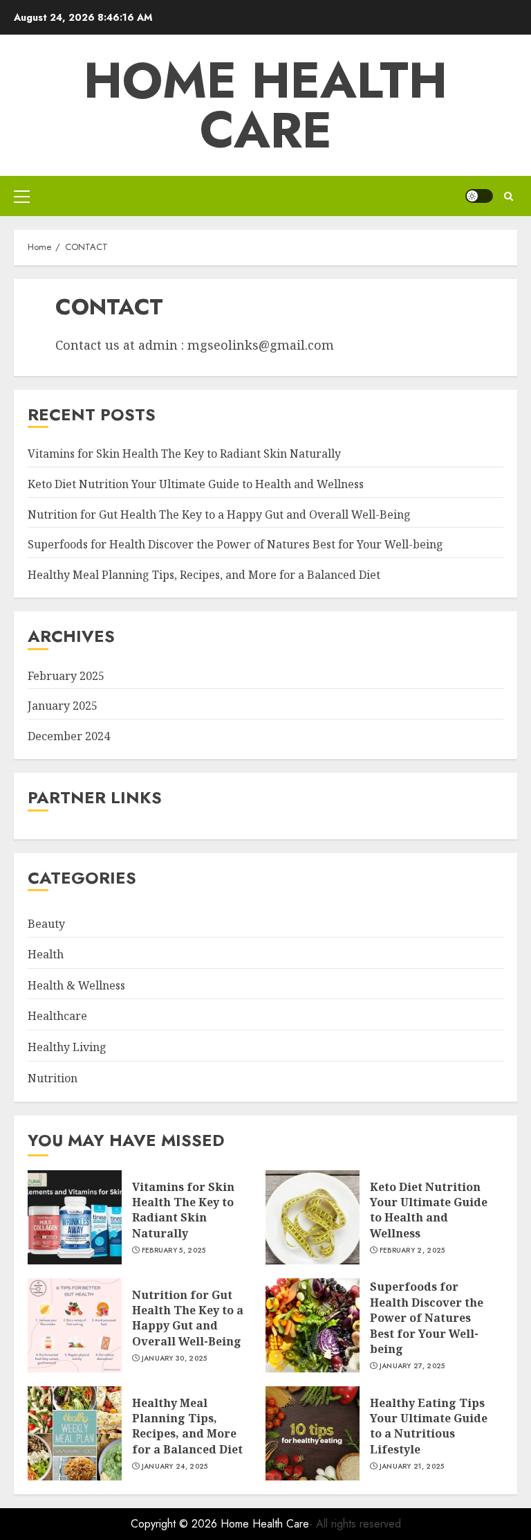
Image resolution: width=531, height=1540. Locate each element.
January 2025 (62, 705)
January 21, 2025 (412, 1466)
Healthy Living (67, 1047)
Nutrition (52, 1078)
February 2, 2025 (412, 1250)
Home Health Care (265, 105)
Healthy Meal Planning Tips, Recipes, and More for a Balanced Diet (204, 574)
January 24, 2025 (175, 1466)
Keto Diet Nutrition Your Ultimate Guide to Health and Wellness (196, 484)
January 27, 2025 (412, 1366)
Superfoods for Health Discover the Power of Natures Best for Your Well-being (235, 544)
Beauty (46, 923)
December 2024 (69, 736)
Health (46, 954)
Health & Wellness (76, 985)
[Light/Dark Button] (479, 196)
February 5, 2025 (174, 1250)
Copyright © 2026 (176, 1524)
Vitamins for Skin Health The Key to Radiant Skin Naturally (184, 453)
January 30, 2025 (174, 1358)
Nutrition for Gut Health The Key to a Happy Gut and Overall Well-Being (219, 514)
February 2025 (66, 675)
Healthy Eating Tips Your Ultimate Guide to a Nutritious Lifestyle (428, 1426)
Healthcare (57, 1015)
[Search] (508, 196)
